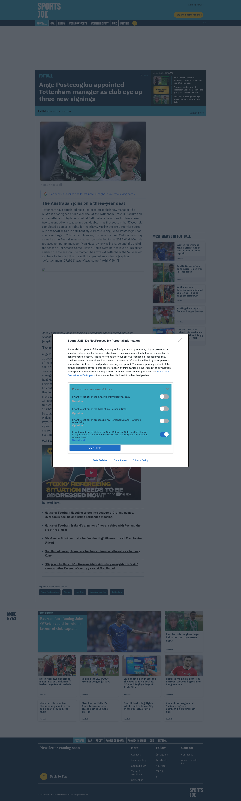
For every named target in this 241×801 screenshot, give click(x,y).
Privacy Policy (140, 460)
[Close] (181, 341)
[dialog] (120, 400)
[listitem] (120, 389)
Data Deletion (100, 460)
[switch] (164, 396)
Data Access (120, 460)
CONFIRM (95, 447)
